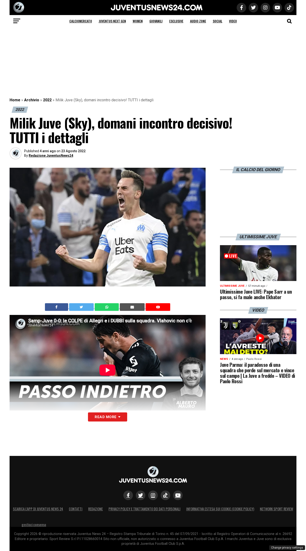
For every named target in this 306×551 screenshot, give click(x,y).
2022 (47, 100)
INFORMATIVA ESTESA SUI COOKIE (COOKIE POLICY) (220, 508)
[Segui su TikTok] (165, 495)
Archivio (31, 100)
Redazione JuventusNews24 (51, 155)
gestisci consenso (34, 524)
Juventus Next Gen (112, 20)
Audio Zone (198, 20)
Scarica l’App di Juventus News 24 (38, 508)
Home (15, 100)
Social (217, 20)
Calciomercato (80, 20)
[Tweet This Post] (82, 307)
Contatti (75, 508)
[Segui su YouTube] (178, 495)
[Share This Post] (107, 307)
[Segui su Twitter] (140, 495)
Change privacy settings (287, 547)
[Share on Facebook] (57, 307)
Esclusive (176, 20)
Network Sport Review (276, 508)
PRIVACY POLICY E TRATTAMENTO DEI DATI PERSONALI (144, 508)
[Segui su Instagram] (153, 495)
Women (138, 20)
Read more (105, 417)
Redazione (95, 508)
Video (233, 20)
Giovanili (156, 20)
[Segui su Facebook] (128, 495)
